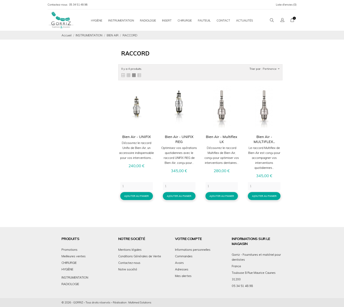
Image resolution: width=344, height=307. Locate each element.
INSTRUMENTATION (75, 277)
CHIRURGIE (69, 263)
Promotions (69, 250)
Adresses (181, 269)
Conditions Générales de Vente (139, 256)
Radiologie (148, 20)
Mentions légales (130, 250)
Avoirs (179, 263)
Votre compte (188, 238)
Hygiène (96, 20)
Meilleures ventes (74, 256)
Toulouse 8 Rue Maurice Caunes (254, 273)
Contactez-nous (129, 263)
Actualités (244, 20)
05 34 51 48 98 (78, 4)
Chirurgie (185, 20)
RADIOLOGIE (70, 284)
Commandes (184, 256)
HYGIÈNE (67, 269)
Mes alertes (183, 276)
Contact (223, 20)
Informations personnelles (192, 250)
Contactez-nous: (58, 4)
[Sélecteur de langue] (282, 20)
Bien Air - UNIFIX (136, 136)
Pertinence (271, 69)
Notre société (127, 269)
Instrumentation (121, 20)
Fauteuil (204, 20)
